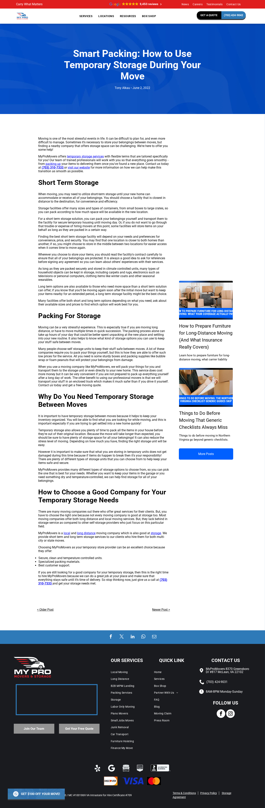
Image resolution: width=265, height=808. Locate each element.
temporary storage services (85, 156)
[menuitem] (185, 4)
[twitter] (122, 637)
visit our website (79, 167)
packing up (53, 164)
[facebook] (111, 637)
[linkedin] (132, 637)
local (67, 533)
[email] (154, 637)
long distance (86, 533)
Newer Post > (161, 609)
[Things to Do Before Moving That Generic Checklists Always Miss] (206, 387)
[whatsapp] (143, 637)
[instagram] (230, 714)
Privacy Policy (208, 793)
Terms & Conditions (184, 793)
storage (156, 533)
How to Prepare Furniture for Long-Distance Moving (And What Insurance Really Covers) (205, 336)
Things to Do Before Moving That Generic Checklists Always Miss (203, 420)
